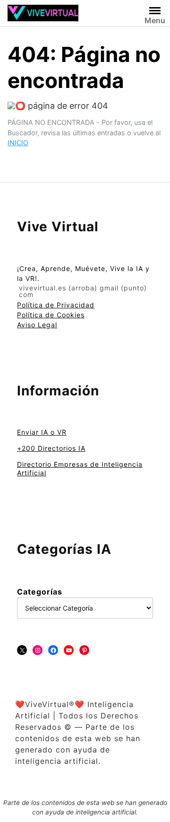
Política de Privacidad (55, 305)
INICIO (18, 143)
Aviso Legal (37, 325)
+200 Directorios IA (51, 448)
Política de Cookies (51, 315)
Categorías (39, 591)
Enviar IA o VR (42, 432)
